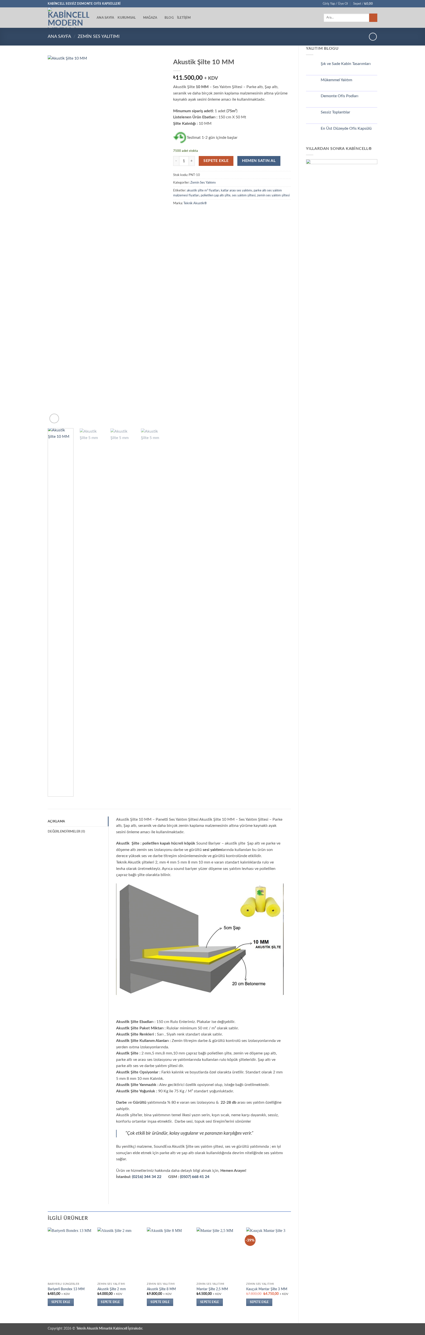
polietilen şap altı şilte (215, 195)
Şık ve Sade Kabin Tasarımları (346, 64)
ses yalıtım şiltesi (244, 195)
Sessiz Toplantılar (335, 112)
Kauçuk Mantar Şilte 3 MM (266, 1289)
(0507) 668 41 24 (194, 1177)
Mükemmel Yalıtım (336, 80)
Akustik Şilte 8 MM (161, 1289)
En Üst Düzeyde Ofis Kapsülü (346, 128)
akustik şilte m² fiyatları (203, 190)
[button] (335, 3)
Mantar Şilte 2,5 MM (212, 1289)
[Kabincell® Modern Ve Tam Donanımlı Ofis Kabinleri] (68, 17)
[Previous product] (373, 36)
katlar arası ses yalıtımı (236, 190)
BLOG (169, 17)
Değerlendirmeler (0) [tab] (66, 831)
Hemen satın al (258, 161)
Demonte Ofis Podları (339, 96)
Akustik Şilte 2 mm (111, 1289)
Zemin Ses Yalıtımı (99, 36)
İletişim (184, 17)
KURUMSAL (127, 17)
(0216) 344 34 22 (146, 1177)
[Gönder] (373, 18)
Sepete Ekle (215, 161)
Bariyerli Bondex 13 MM (66, 1289)
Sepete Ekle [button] (60, 1302)
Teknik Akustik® (195, 203)
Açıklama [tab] (56, 821)
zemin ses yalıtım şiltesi (273, 195)
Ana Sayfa (105, 17)
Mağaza (150, 17)
